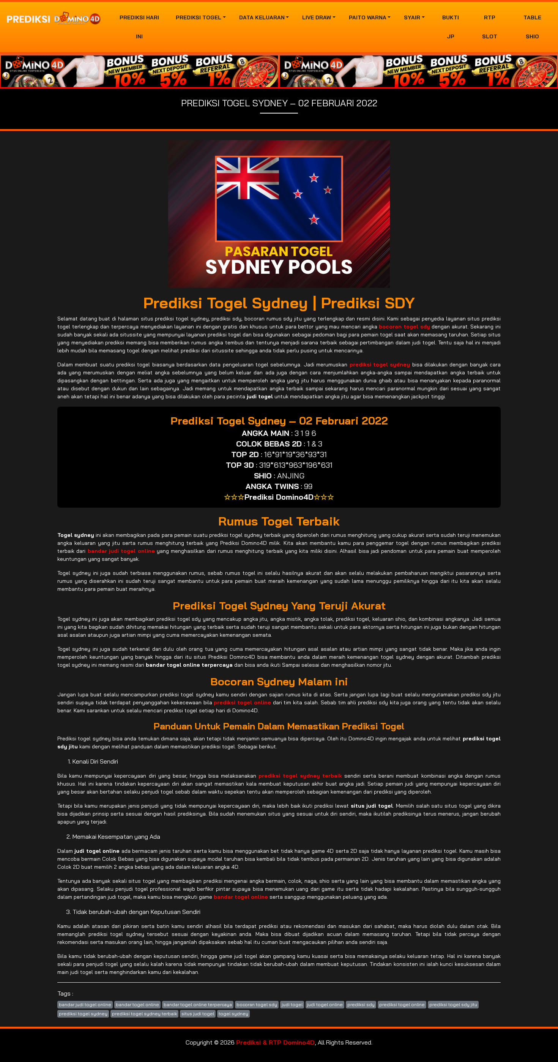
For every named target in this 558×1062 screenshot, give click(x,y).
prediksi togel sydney (83, 1013)
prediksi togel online (402, 1004)
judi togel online (325, 1004)
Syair (412, 17)
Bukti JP (450, 27)
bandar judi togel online (85, 1004)
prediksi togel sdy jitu (453, 1004)
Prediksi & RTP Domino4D (275, 1042)
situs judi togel (197, 1013)
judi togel (292, 1004)
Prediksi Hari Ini (139, 27)
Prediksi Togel (198, 17)
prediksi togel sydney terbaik (144, 1013)
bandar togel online (137, 1004)
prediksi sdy (361, 1004)
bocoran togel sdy (256, 1004)
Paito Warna (367, 17)
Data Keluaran (262, 17)
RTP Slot (489, 27)
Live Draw (316, 17)
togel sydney (233, 1013)
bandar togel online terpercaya (198, 1004)
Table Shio (532, 27)
